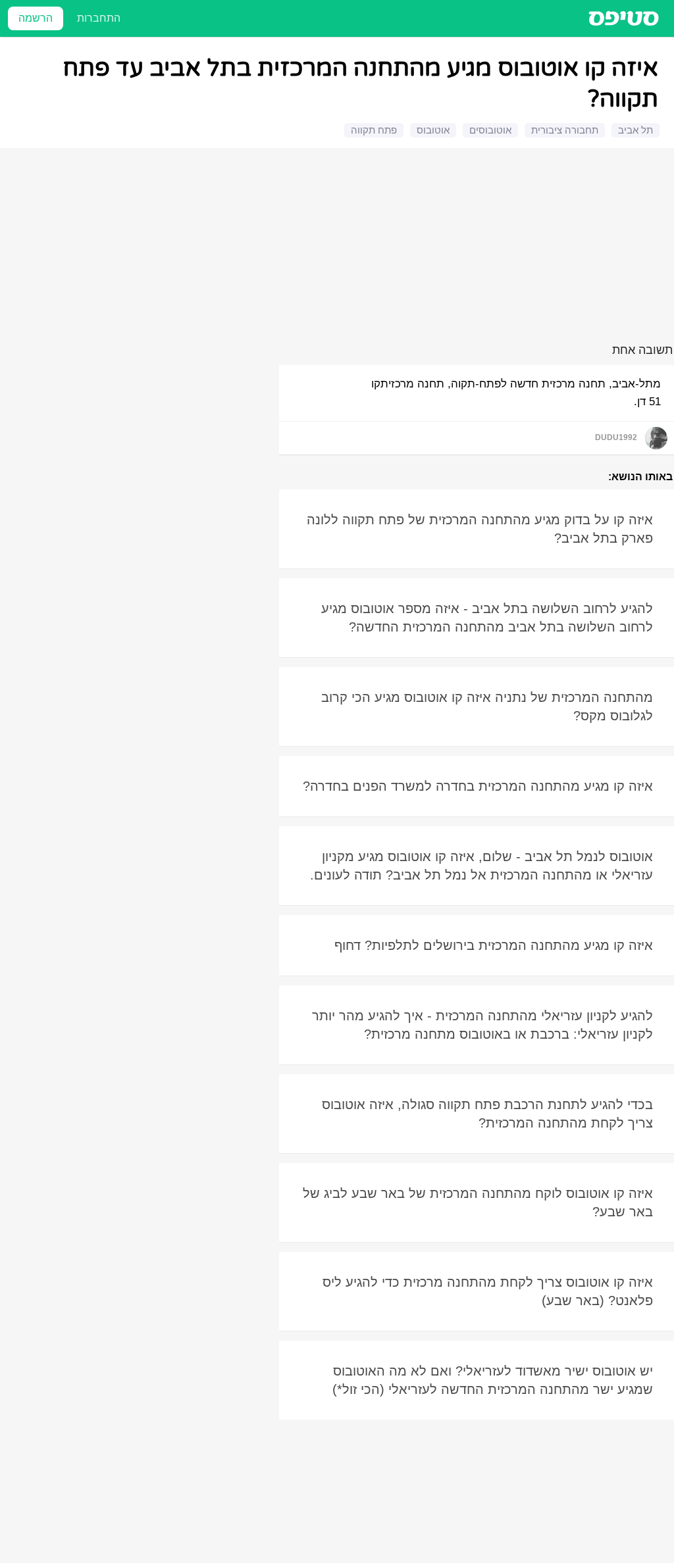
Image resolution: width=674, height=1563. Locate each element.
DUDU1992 (616, 437)
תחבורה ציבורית (564, 130)
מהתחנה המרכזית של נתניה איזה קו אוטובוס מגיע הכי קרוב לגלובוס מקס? (487, 706)
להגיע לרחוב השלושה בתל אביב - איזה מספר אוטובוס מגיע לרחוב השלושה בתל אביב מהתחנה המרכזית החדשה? (487, 617)
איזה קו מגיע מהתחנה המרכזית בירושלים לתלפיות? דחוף (493, 945)
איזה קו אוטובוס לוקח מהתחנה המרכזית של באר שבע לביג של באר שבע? (478, 1202)
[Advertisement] (339, 248)
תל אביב (635, 130)
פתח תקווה (374, 130)
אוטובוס (433, 130)
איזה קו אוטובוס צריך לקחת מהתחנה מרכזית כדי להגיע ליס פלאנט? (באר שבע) (488, 1291)
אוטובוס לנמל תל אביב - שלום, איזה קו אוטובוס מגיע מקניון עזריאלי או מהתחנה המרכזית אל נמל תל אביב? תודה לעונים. (481, 865)
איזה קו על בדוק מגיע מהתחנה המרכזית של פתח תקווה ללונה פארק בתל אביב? (480, 528)
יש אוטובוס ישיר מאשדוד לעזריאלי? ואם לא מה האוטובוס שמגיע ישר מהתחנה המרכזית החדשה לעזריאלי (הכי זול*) (492, 1380)
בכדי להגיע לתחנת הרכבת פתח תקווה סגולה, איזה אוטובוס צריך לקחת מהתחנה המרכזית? (487, 1113)
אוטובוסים (490, 130)
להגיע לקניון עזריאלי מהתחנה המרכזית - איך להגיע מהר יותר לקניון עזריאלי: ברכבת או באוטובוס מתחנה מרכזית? (482, 1024)
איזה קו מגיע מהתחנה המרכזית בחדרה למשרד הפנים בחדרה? (478, 786)
